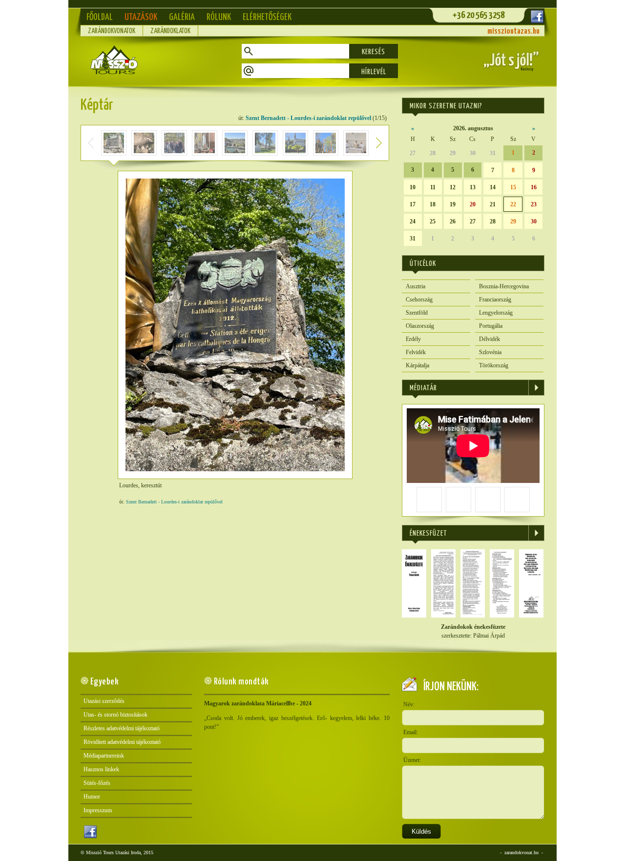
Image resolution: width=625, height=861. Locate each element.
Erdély (413, 339)
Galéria (182, 17)
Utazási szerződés (104, 701)
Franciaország (495, 299)
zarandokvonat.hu (521, 852)
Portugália (490, 325)
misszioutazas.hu (513, 31)
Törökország (493, 365)
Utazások (141, 17)
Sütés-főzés (96, 783)
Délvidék (489, 339)
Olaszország (420, 325)
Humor (91, 796)
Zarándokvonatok (111, 31)
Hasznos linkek (101, 769)
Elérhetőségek (267, 17)
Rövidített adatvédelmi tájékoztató (122, 742)
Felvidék (416, 352)
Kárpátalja (417, 365)
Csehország (419, 299)
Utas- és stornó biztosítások (115, 714)
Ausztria (415, 286)
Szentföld (417, 312)
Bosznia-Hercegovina (504, 286)
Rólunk (219, 17)
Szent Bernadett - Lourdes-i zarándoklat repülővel (308, 118)
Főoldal (99, 17)
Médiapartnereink (103, 755)
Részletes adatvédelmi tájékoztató (121, 728)
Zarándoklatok (170, 31)
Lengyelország (496, 312)
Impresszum (97, 810)
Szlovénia (490, 352)
